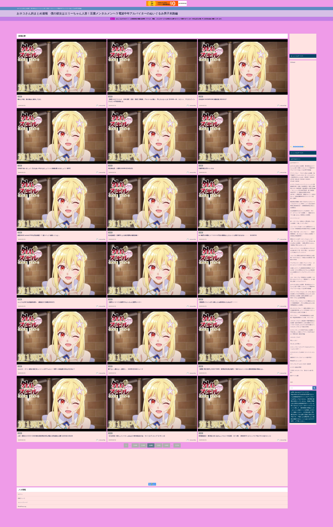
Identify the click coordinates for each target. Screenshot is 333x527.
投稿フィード (21, 498)
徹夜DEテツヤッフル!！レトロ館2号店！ (301, 357)
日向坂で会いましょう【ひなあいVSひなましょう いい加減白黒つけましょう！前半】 (44, 168)
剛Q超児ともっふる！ (296, 360)
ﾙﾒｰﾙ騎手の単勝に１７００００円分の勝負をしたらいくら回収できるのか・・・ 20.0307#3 (228, 235)
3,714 (177, 445)
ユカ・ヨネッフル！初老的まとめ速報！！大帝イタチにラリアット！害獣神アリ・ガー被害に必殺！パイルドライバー (302, 279)
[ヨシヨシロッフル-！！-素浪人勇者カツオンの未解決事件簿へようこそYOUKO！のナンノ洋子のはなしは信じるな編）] (302, 310)
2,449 (143, 445)
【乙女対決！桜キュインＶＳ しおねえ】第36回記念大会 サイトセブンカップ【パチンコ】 (137, 436)
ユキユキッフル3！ (295, 337)
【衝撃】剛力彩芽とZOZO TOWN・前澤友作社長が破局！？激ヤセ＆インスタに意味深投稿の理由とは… (231, 369)
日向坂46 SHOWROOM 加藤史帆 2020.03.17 (213, 99)
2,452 (166, 445)
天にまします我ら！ (295, 343)
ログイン (20, 494)
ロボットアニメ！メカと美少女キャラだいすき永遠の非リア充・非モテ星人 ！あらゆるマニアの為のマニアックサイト (302, 250)
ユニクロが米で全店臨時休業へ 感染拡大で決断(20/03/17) (36, 302)
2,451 (158, 445)
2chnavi (292, 62)
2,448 (135, 445)
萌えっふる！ (294, 340)
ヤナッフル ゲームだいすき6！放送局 (300, 364)
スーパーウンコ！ (295, 218)
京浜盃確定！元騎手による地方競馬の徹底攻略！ (123, 235)
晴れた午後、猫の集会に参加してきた (29, 99)
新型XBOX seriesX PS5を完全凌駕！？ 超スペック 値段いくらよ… (39, 235)
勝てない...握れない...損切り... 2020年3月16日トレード (125, 369)
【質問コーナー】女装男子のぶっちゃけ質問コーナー (124, 302)
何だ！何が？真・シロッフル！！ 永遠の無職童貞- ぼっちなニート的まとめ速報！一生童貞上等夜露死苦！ (302, 233)
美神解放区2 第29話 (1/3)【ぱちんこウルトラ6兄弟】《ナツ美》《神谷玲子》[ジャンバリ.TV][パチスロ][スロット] (235, 436)
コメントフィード (23, 502)
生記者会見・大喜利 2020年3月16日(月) (120, 168)
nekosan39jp (102, 105)
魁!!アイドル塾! (294, 375)
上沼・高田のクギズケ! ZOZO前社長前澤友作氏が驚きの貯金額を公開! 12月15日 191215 (45, 436)
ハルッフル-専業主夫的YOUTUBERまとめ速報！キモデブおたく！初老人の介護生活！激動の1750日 (302, 257)
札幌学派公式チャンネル (206, 168)
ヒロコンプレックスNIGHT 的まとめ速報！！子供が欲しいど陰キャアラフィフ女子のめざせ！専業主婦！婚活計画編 (302, 332)
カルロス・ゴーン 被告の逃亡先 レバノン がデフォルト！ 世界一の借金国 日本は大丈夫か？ (46, 369)
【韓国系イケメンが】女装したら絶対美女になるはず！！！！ (218, 302)
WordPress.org (22, 506)
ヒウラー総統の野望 (295, 367)
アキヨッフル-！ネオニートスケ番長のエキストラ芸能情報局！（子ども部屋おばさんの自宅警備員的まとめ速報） (302, 303)
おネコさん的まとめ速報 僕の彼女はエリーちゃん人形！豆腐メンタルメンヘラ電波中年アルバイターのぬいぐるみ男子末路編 (302, 168)
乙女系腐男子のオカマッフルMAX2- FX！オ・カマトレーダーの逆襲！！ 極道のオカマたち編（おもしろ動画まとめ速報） (302, 212)
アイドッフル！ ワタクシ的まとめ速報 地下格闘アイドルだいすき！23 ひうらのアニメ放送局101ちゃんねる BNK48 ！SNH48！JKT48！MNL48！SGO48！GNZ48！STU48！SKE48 (302, 177)
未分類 (19, 96)
